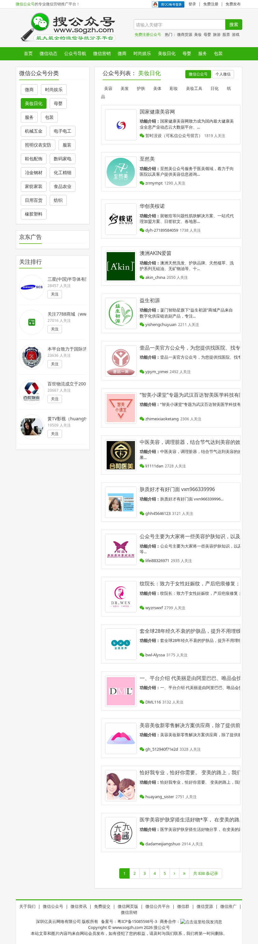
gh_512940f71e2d (161, 749)
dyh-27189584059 (161, 230)
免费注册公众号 (148, 34)
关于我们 (27, 906)
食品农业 (62, 186)
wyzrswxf (153, 607)
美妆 (198, 34)
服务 (202, 53)
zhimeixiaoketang (161, 419)
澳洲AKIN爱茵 (155, 253)
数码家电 (62, 159)
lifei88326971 (156, 560)
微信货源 (205, 906)
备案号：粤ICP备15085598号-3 (129, 921)
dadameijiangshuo (162, 844)
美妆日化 (167, 53)
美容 (108, 88)
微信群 (183, 906)
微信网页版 (128, 906)
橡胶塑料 (33, 214)
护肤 (141, 88)
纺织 (58, 200)
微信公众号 (25, 4)
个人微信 (223, 74)
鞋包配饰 (33, 159)
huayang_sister (159, 796)
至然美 (147, 158)
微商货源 (184, 34)
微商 (122, 53)
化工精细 (62, 172)
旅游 (217, 34)
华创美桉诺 (152, 205)
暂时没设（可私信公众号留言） (173, 135)
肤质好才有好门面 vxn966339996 (177, 489)
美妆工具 (194, 88)
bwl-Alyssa (154, 655)
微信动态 (48, 53)
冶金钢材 (33, 172)
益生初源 (150, 300)
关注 (55, 294)
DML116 (152, 702)
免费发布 (233, 4)
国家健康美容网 (157, 111)
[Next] (174, 873)
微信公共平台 (157, 906)
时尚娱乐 (142, 53)
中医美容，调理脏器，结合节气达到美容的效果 (192, 442)
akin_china (154, 277)
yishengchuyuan (160, 324)
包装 (218, 53)
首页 (28, 53)
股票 (226, 34)
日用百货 (33, 200)
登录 (192, 4)
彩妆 (174, 88)
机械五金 (33, 131)
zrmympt (153, 183)
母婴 (207, 34)
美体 (157, 88)
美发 (125, 88)
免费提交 (102, 906)
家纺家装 (33, 186)
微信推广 (228, 906)
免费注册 (210, 4)
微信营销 (102, 53)
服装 (67, 145)
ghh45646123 (157, 513)
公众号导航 (75, 53)
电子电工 (62, 131)
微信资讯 (78, 906)
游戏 (235, 34)
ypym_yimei (156, 371)
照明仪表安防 (38, 145)
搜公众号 (162, 927)
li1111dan (153, 466)
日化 (214, 88)
